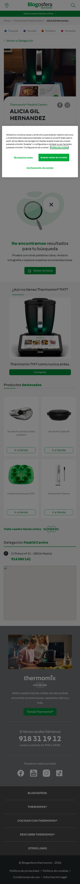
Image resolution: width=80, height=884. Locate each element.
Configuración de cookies (40, 167)
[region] (40, 151)
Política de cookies (59, 147)
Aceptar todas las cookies (54, 157)
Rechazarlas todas (23, 157)
